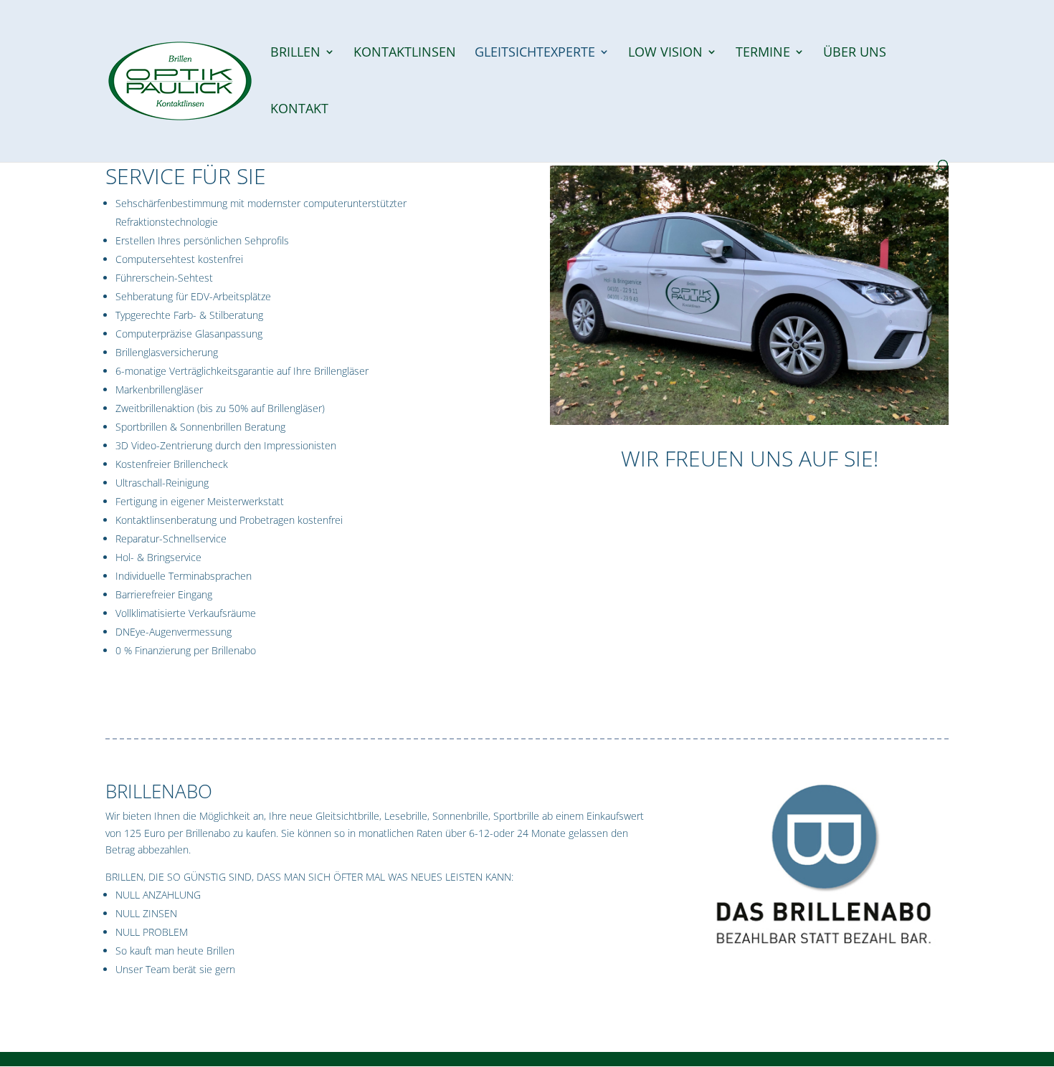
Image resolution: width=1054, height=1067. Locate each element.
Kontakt (299, 110)
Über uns (854, 53)
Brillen (295, 53)
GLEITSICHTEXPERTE (535, 53)
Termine (763, 53)
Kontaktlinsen (404, 53)
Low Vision (665, 53)
